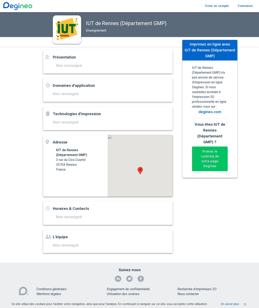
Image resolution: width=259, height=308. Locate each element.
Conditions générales (51, 289)
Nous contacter (188, 294)
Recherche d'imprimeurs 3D (197, 289)
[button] (140, 170)
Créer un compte (217, 6)
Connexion (245, 6)
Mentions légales (48, 294)
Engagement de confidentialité (128, 289)
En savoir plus (230, 304)
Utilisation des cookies (123, 294)
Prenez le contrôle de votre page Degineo (210, 159)
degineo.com (209, 112)
